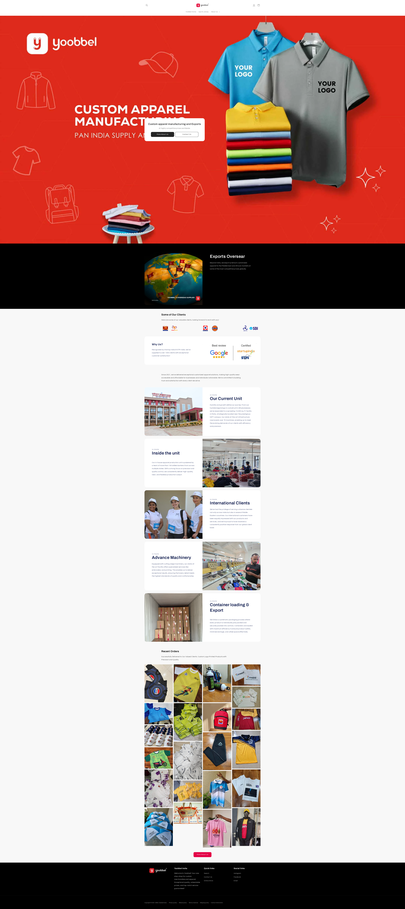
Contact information (217, 902)
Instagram (237, 873)
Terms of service (193, 902)
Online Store (208, 880)
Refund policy (183, 902)
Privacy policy (173, 902)
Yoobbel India (163, 902)
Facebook (237, 877)
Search (206, 873)
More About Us (162, 134)
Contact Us (186, 134)
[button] (146, 5)
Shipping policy (204, 902)
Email (236, 880)
